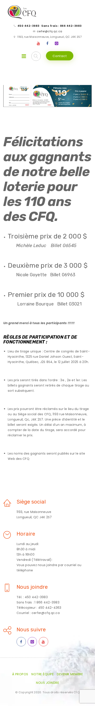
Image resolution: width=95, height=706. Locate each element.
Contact (60, 56)
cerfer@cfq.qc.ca (49, 31)
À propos (20, 674)
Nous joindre (47, 683)
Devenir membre (70, 674)
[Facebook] (47, 43)
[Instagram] (56, 43)
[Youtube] (38, 43)
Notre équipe (42, 674)
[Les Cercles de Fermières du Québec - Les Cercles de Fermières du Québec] (22, 12)
